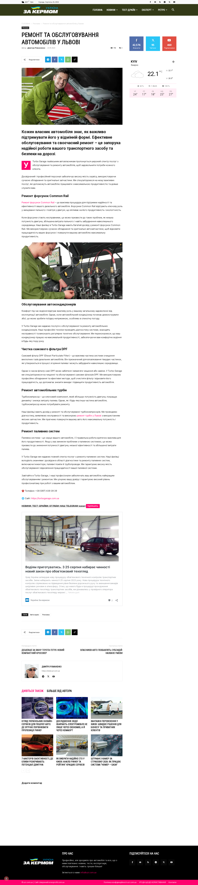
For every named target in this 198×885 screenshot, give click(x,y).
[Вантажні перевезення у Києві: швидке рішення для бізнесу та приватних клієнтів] (106, 708)
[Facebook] (150, 2)
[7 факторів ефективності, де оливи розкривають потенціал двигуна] (37, 745)
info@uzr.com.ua (88, 872)
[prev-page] (23, 770)
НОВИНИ (111, 9)
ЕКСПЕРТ (146, 9)
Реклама (36, 23)
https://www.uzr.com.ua (51, 671)
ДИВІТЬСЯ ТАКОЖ (32, 691)
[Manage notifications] (6, 878)
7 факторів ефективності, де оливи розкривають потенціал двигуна (37, 761)
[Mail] (155, 2)
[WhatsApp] (68, 59)
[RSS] (160, 2)
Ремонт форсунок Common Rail (38, 202)
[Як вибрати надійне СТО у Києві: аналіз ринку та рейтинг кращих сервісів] (72, 745)
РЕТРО (161, 9)
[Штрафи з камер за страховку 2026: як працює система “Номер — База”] (106, 745)
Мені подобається (136, 38)
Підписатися (169, 37)
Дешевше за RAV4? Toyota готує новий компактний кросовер (43, 651)
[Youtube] (174, 2)
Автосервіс (34, 615)
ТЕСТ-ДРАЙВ (128, 9)
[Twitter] (169, 2)
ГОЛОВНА (97, 9)
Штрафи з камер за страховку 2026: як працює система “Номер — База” (106, 761)
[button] (172, 10)
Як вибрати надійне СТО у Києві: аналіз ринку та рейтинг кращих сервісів (70, 761)
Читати (153, 37)
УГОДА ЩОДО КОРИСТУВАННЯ (152, 882)
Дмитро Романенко (36, 48)
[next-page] (28, 770)
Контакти (172, 882)
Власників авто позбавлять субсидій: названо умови (101, 651)
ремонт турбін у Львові (89, 415)
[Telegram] (164, 2)
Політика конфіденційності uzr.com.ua (120, 882)
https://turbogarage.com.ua (45, 498)
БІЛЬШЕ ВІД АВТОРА (59, 691)
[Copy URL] (75, 59)
